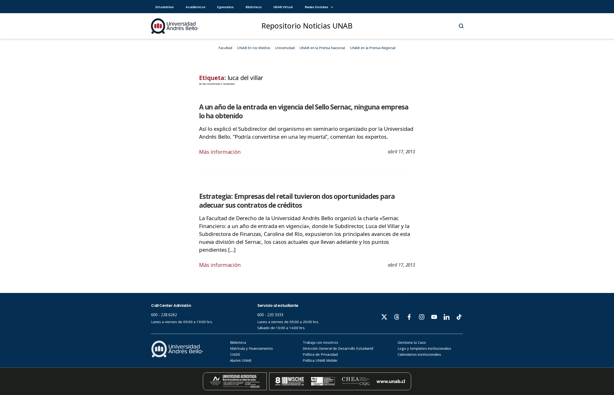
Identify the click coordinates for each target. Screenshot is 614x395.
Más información (220, 151)
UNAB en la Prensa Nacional (322, 47)
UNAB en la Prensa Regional (373, 47)
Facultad (225, 47)
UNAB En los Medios (253, 47)
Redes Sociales (317, 7)
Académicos (195, 7)
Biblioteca (253, 7)
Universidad (285, 47)
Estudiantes (164, 7)
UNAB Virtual (283, 7)
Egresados (225, 7)
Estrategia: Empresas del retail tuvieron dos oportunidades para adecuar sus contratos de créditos (297, 201)
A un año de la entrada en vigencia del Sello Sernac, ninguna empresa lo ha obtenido (303, 111)
